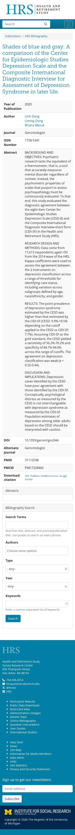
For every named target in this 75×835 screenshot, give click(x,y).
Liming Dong (34, 121)
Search (13, 618)
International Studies (23, 732)
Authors (12, 542)
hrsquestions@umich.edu (23, 684)
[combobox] (24, 551)
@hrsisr (11, 687)
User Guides (18, 728)
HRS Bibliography (36, 36)
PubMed (34, 476)
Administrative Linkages (25, 713)
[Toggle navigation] (68, 24)
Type (9, 560)
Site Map (15, 750)
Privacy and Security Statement (30, 769)
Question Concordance (24, 724)
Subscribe (12, 799)
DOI (27, 476)
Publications (13, 36)
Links (13, 761)
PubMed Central (49, 476)
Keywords (13, 596)
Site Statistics (18, 765)
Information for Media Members (31, 754)
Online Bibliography (23, 721)
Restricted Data (20, 709)
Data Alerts (17, 757)
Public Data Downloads (25, 705)
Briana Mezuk (34, 125)
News (13, 746)
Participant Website (22, 701)
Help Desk (16, 742)
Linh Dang (32, 116)
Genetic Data (18, 717)
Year (9, 578)
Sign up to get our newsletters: (27, 779)
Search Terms (16, 517)
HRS (9, 691)
